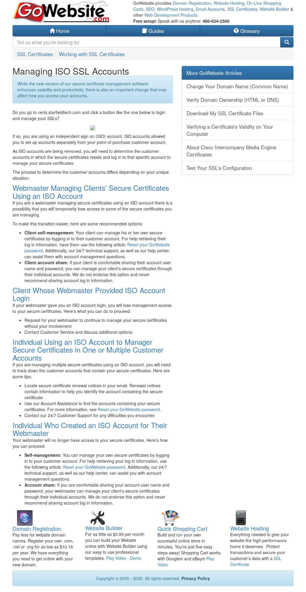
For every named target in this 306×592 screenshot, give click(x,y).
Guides (155, 30)
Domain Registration (192, 3)
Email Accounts (210, 9)
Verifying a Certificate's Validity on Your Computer (229, 130)
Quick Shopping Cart (182, 528)
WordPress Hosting (175, 9)
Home (62, 30)
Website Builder (274, 9)
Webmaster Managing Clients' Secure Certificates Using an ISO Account (91, 191)
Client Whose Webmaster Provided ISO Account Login (89, 294)
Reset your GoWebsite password (129, 409)
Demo (135, 558)
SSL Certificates (242, 9)
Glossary (249, 30)
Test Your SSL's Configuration (219, 167)
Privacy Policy (195, 578)
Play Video (116, 558)
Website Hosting (229, 3)
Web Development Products (170, 15)
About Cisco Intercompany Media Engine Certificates (231, 151)
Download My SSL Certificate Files (224, 113)
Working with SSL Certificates (92, 54)
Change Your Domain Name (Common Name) (237, 86)
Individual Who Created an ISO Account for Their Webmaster (90, 429)
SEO (150, 9)
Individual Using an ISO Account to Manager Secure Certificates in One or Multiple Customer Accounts (88, 349)
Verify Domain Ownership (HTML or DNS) (232, 99)
